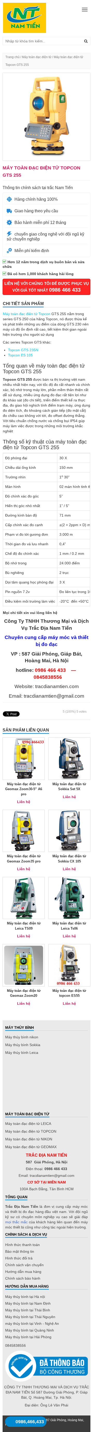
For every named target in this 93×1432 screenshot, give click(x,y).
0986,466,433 (30, 1421)
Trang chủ (12, 57)
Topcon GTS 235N (23, 350)
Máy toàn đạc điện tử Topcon (26, 314)
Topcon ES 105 (20, 355)
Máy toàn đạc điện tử (36, 57)
